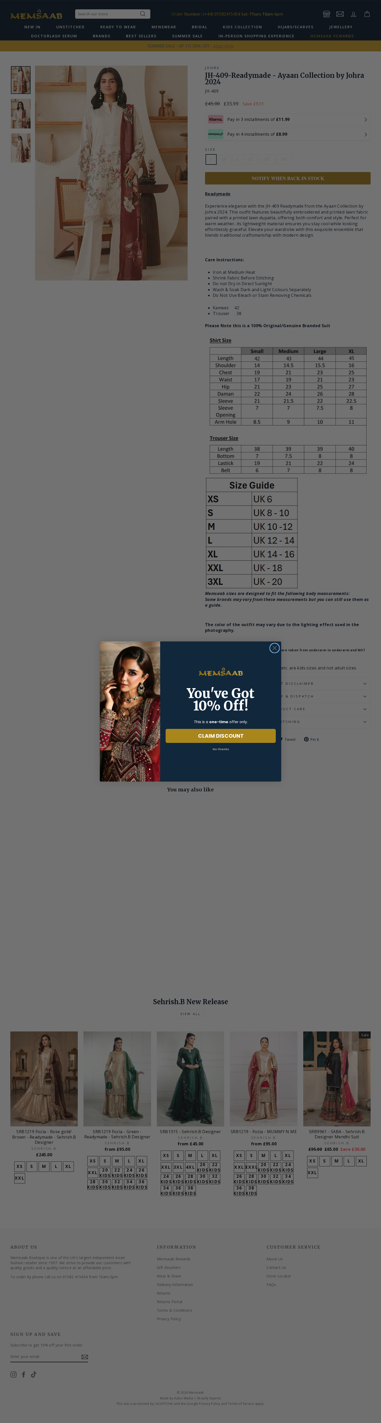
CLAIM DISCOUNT (221, 736)
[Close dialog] (274, 648)
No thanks (221, 749)
